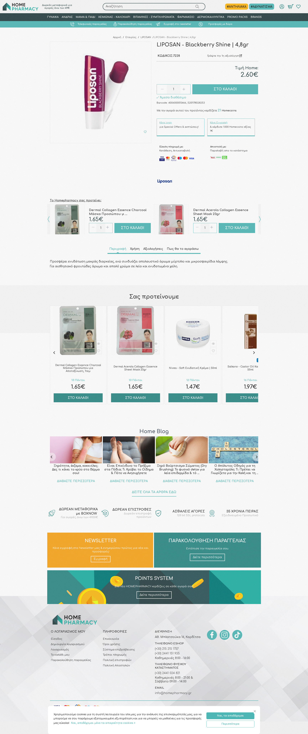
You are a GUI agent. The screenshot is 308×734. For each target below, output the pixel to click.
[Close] (255, 711)
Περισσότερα (230, 724)
